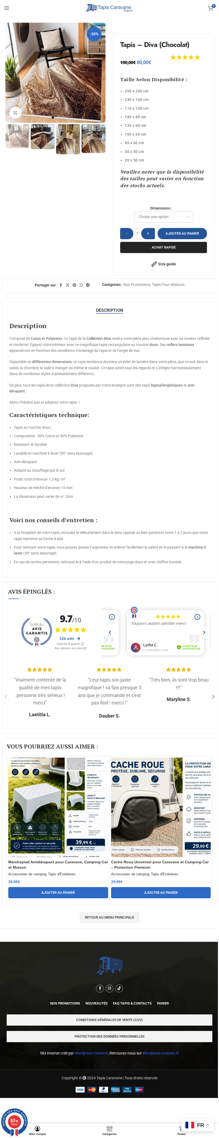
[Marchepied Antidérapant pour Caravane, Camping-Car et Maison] (58, 807)
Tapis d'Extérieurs (62, 874)
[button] (10, 73)
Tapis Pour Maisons (168, 284)
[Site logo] (110, 8)
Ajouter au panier (182, 233)
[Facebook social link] (61, 285)
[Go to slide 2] (58, 117)
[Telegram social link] (87, 285)
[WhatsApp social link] (81, 285)
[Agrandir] (15, 113)
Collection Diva (99, 338)
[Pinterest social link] (74, 285)
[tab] (109, 310)
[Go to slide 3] (63, 117)
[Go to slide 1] (53, 117)
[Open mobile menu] (6, 8)
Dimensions (160, 208)
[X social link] (67, 285)
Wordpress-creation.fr (161, 1053)
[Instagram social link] (109, 989)
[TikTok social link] (119, 989)
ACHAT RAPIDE (164, 247)
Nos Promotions (136, 284)
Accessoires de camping (27, 874)
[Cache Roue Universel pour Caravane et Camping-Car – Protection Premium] (161, 807)
